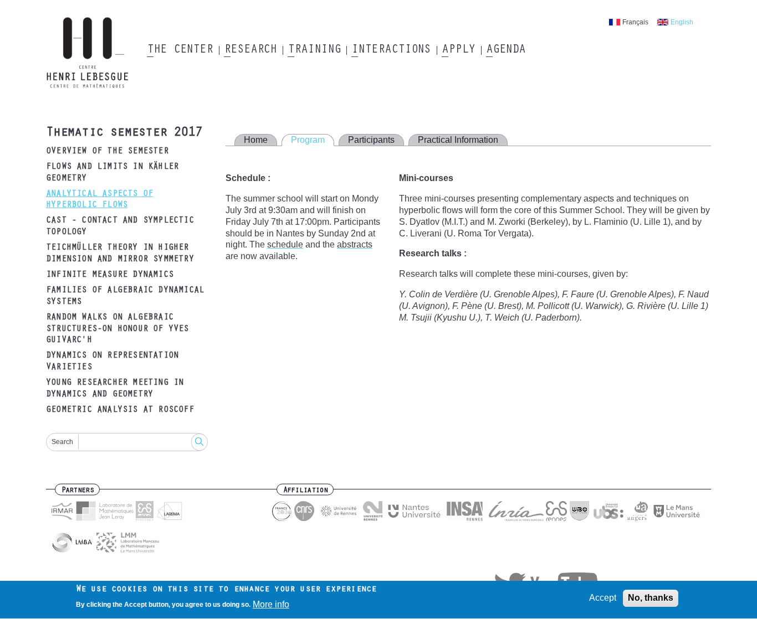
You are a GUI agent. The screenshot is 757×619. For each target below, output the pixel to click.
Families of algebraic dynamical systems (125, 296)
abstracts (354, 244)
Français (635, 22)
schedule (285, 244)
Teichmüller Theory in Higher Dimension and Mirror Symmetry (120, 254)
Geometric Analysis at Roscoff (120, 410)
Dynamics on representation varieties (112, 362)
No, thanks (650, 597)
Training (314, 50)
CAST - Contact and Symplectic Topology (120, 226)
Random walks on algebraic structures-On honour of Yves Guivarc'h (117, 329)
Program (308, 140)
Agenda (505, 50)
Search (62, 442)
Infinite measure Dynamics (109, 275)
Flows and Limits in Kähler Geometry (112, 173)
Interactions (391, 50)
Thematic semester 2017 (124, 133)
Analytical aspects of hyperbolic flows (99, 200)
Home (256, 140)
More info (271, 604)
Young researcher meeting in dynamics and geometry (114, 389)
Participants (371, 140)
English (682, 22)
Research (250, 50)
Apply (458, 50)
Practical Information (458, 140)
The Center (180, 50)
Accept (602, 597)
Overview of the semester (107, 151)
